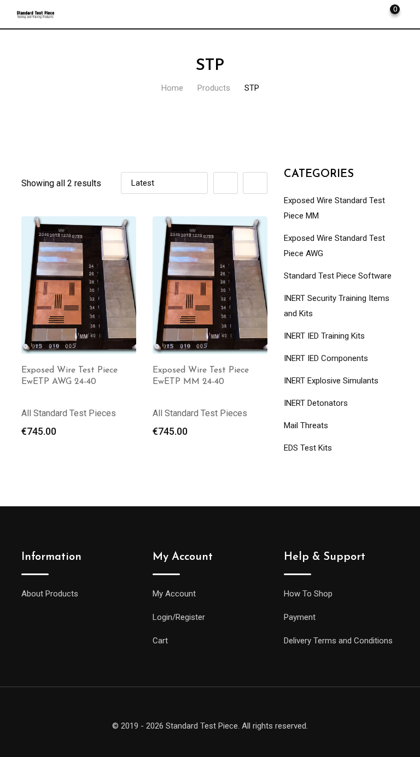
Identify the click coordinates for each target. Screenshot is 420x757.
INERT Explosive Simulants (331, 381)
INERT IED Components (326, 358)
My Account (174, 594)
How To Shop (308, 594)
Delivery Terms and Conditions (338, 641)
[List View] (255, 183)
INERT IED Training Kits (324, 336)
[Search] (351, 13)
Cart (160, 641)
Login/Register (179, 617)
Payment (300, 617)
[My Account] (370, 13)
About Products (49, 594)
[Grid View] (225, 183)
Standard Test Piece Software (338, 276)
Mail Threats (306, 425)
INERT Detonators (316, 403)
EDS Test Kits (308, 448)
